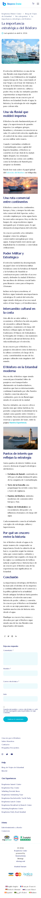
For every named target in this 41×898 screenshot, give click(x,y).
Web (5, 694)
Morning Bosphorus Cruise (12, 808)
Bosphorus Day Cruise (10, 788)
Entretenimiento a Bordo (12, 827)
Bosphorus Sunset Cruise (11, 784)
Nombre (7, 668)
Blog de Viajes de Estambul (13, 767)
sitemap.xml (20, 861)
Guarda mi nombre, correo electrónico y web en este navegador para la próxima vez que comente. (20, 710)
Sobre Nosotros (8, 741)
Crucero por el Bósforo (11, 738)
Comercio (6, 831)
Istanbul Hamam (20, 867)
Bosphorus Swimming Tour (12, 795)
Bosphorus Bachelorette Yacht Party (16, 798)
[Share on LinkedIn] (16, 636)
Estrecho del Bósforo (16, 172)
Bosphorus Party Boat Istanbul (14, 812)
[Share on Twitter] (8, 636)
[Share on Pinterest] (12, 636)
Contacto (5, 744)
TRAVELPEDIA (20, 856)
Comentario (8, 650)
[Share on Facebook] (4, 636)
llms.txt (4, 771)
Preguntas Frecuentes (10, 748)
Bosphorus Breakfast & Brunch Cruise (17, 805)
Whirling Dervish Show (11, 791)
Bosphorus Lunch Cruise (11, 801)
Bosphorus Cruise (20, 851)
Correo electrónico (11, 681)
